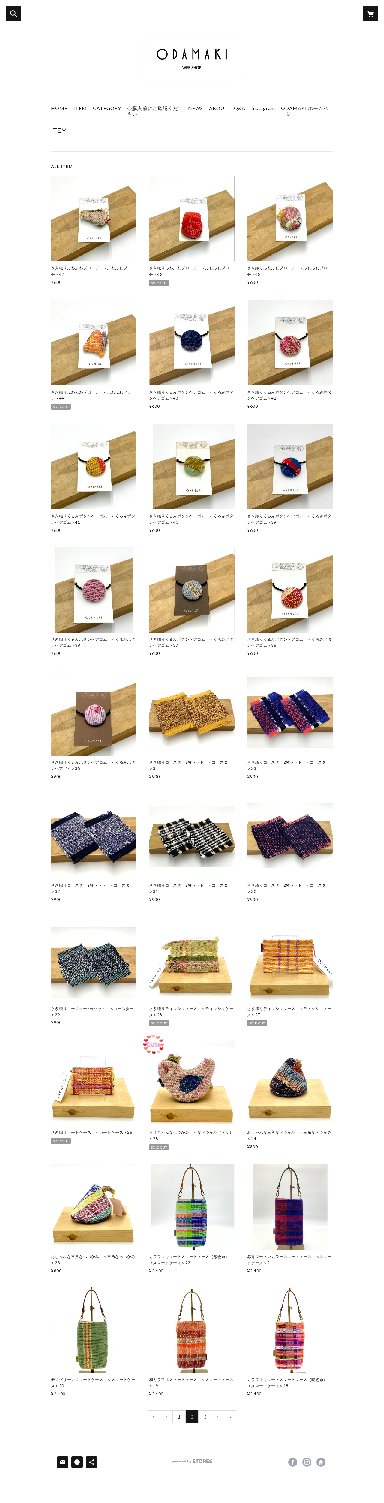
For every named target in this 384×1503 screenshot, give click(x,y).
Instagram (263, 108)
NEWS (195, 108)
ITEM (80, 108)
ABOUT (218, 108)
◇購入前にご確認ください (152, 111)
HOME (59, 108)
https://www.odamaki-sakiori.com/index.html (321, 1462)
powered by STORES (192, 1463)
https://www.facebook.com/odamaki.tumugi (292, 1462)
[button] (107, 112)
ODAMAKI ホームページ (304, 111)
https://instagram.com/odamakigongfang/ (306, 1462)
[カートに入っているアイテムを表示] (370, 13)
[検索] (13, 13)
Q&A (239, 108)
